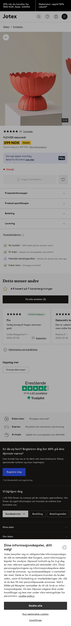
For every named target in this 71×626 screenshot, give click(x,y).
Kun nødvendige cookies (35, 614)
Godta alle (35, 605)
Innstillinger (35, 620)
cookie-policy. (26, 595)
